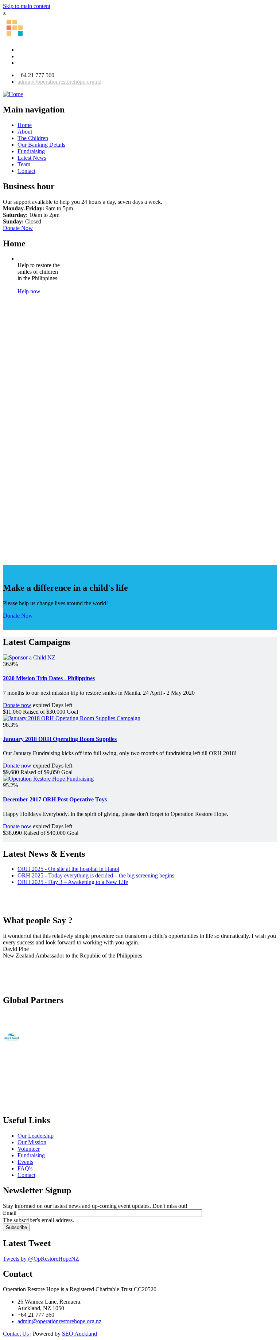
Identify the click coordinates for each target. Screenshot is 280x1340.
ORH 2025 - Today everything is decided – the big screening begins (96, 875)
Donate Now (18, 228)
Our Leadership (36, 1136)
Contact (26, 171)
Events (25, 1162)
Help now (29, 291)
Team (24, 164)
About (25, 131)
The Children (33, 138)
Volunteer (29, 1149)
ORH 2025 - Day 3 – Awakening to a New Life (73, 882)
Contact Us (16, 1334)
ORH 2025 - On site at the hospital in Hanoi (68, 869)
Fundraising (31, 151)
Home (25, 125)
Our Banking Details (41, 145)
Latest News (32, 158)
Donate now (17, 705)
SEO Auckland (79, 1334)
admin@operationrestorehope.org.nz (59, 82)
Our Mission (32, 1142)
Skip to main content (26, 6)
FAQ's (25, 1168)
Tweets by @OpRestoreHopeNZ (41, 1259)
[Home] (13, 94)
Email (9, 1213)
